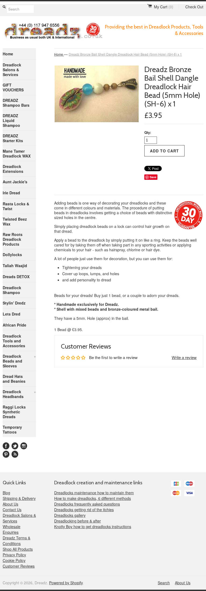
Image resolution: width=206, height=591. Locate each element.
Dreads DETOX (16, 276)
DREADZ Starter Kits (13, 138)
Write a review (184, 357)
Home (8, 53)
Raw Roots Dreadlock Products (13, 239)
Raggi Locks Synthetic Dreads (14, 411)
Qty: (147, 132)
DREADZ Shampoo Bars (16, 103)
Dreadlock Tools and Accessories (14, 340)
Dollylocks (12, 254)
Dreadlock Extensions (13, 169)
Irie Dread (11, 192)
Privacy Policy (14, 554)
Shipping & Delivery (19, 498)
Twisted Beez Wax (15, 221)
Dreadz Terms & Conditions (16, 540)
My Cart (163, 6)
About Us (10, 504)
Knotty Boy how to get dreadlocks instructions (92, 526)
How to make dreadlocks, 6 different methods (92, 498)
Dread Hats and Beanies (14, 379)
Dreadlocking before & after (77, 521)
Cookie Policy (14, 560)
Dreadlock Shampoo (12, 290)
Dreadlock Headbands (19, 394)
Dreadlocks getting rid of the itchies (84, 509)
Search (164, 582)
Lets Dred (11, 314)
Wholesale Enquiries (11, 529)
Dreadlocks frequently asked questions (87, 504)
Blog (6, 492)
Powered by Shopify (66, 582)
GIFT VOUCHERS (13, 87)
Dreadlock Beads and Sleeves (19, 360)
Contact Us (12, 509)
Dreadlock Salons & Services (12, 69)
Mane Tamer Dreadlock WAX (17, 153)
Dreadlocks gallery (70, 515)
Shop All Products (18, 549)
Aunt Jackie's (15, 181)
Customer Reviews (19, 566)
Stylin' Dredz (14, 303)
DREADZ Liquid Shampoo (11, 120)
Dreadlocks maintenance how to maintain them (94, 492)
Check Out (194, 6)
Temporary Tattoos (12, 429)
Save (153, 177)
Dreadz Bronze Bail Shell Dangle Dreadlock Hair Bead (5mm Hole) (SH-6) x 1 (125, 54)
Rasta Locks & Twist (16, 206)
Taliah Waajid (15, 265)
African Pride (14, 325)
